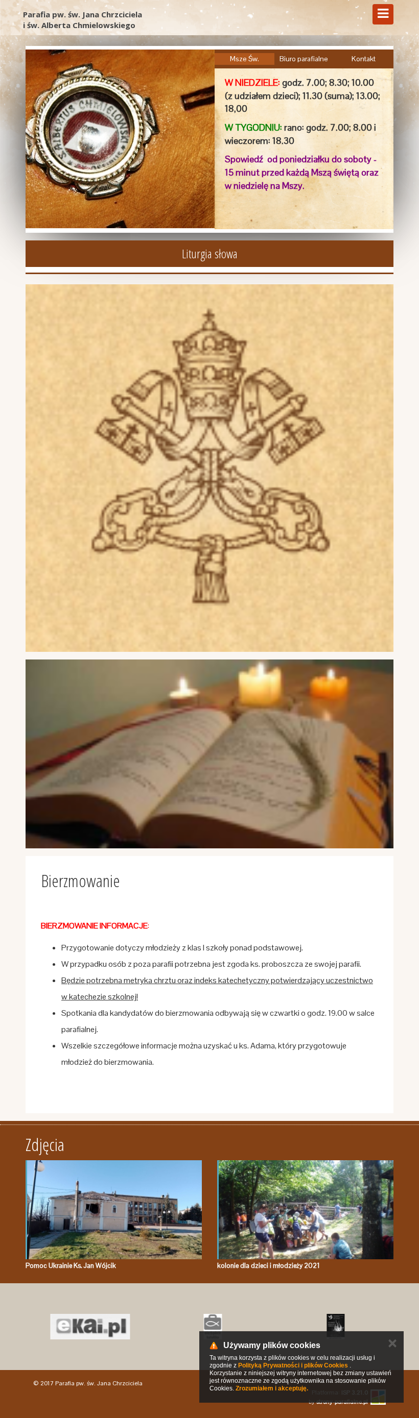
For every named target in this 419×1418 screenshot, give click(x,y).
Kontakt (364, 58)
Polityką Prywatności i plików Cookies (293, 1365)
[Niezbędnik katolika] (209, 1326)
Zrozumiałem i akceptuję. (272, 1388)
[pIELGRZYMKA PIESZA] (332, 1326)
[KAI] (87, 1326)
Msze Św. (244, 58)
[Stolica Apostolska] (209, 468)
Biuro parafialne (304, 58)
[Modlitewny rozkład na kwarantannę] (209, 753)
